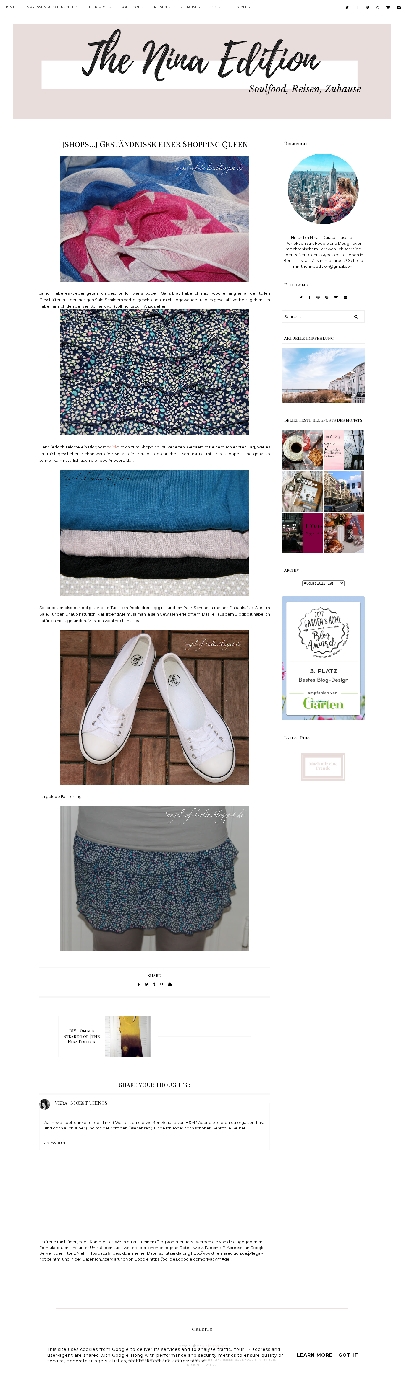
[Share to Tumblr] (154, 984)
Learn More (314, 1355)
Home (9, 7)
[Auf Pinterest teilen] (161, 984)
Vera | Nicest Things (81, 1102)
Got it (348, 1355)
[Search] (356, 316)
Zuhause (189, 7)
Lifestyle (238, 7)
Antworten (54, 1142)
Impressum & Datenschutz (51, 7)
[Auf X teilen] (146, 984)
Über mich (98, 7)
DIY (214, 7)
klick (113, 447)
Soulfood (131, 7)
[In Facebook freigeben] (139, 984)
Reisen (160, 7)
